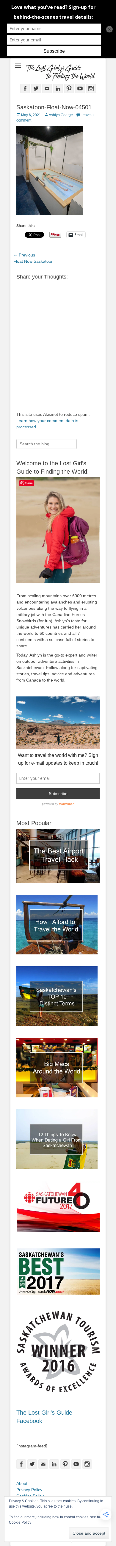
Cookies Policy (30, 1496)
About (21, 1483)
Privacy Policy (29, 1489)
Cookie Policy (20, 1522)
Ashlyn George (61, 115)
